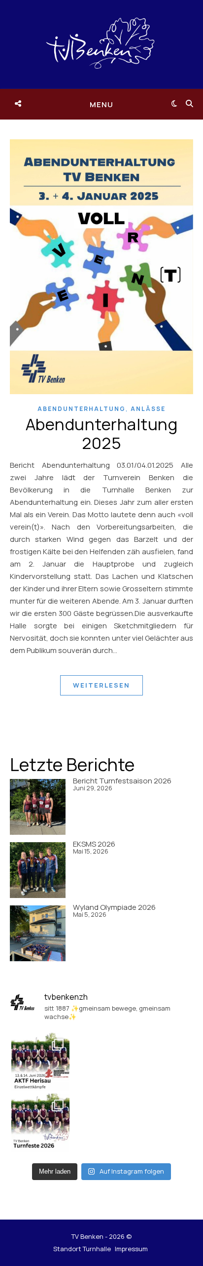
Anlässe (148, 409)
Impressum (131, 1248)
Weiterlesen (101, 685)
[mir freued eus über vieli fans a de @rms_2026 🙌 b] (40, 1123)
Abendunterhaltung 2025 (102, 433)
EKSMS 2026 (94, 844)
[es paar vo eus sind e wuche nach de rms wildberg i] (40, 1062)
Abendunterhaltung (81, 409)
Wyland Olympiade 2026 (114, 907)
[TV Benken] (101, 44)
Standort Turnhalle (82, 1248)
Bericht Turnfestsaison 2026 (122, 781)
